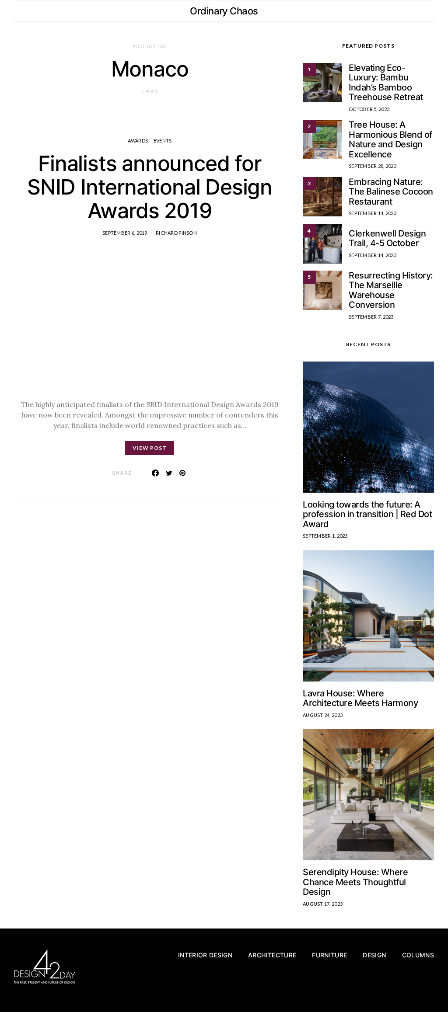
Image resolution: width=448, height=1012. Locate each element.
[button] (431, 10)
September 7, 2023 (371, 317)
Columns (418, 955)
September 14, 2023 (372, 213)
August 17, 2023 (323, 904)
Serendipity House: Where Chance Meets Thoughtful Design (355, 882)
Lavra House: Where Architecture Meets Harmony (360, 698)
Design (374, 955)
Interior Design (205, 955)
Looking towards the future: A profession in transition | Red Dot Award (367, 514)
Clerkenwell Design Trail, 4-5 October (387, 238)
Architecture (272, 955)
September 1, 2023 (325, 536)
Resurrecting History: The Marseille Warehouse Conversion (391, 290)
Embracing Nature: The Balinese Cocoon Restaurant (391, 192)
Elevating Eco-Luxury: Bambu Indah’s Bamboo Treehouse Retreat (386, 83)
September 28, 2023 (372, 166)
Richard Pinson (176, 233)
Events (163, 140)
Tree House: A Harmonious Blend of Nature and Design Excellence (390, 139)
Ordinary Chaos (224, 11)
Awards (138, 140)
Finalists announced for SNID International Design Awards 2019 (149, 186)
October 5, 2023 (369, 109)
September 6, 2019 (124, 233)
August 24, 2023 (323, 715)
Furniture (329, 955)
